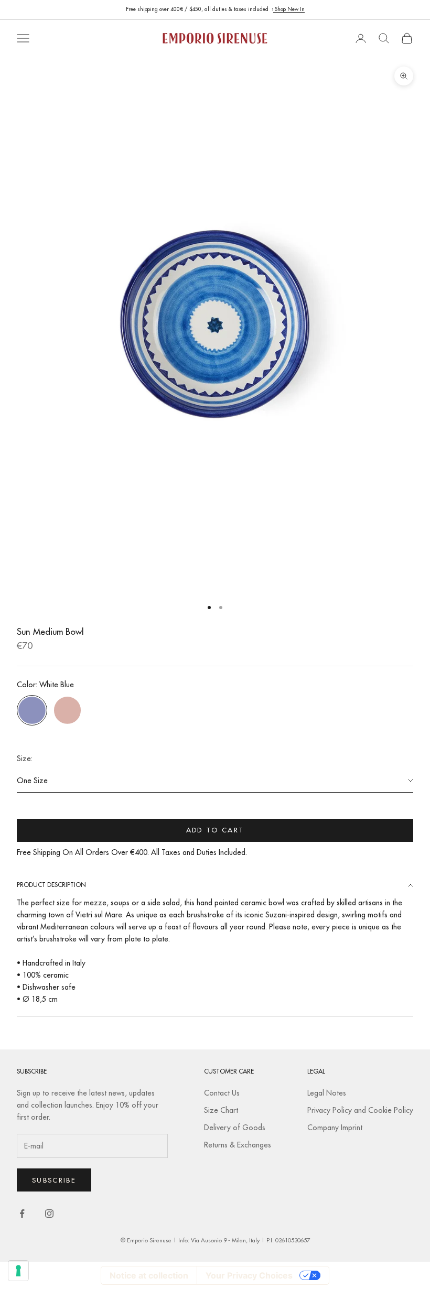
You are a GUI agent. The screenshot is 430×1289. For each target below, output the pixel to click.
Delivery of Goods (234, 1127)
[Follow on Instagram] (49, 1213)
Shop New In (289, 9)
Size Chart (221, 1110)
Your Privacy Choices (249, 1275)
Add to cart (215, 830)
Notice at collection (149, 1275)
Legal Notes (326, 1093)
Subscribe (54, 1180)
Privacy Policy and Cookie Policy (360, 1110)
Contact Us (222, 1093)
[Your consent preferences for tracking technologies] (18, 1271)
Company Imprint (334, 1127)
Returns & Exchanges (237, 1145)
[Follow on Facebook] (22, 1213)
